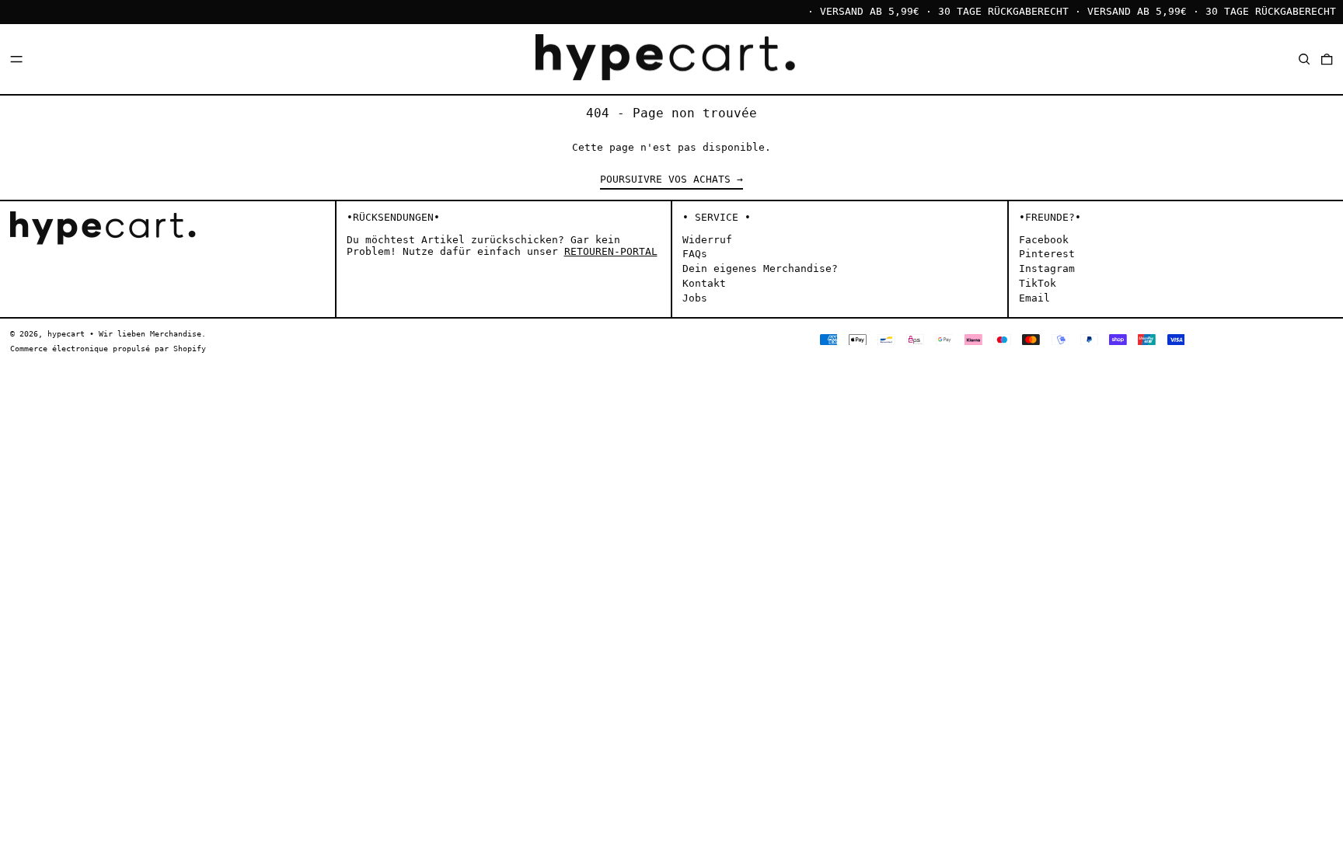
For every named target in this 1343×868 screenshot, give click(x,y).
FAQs (694, 254)
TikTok (1037, 283)
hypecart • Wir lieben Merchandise (124, 333)
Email (1034, 298)
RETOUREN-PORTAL (611, 251)
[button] (1304, 58)
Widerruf (707, 240)
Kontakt (704, 283)
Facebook (1044, 240)
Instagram (1047, 268)
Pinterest (1047, 254)
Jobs (694, 298)
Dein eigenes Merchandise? (760, 268)
